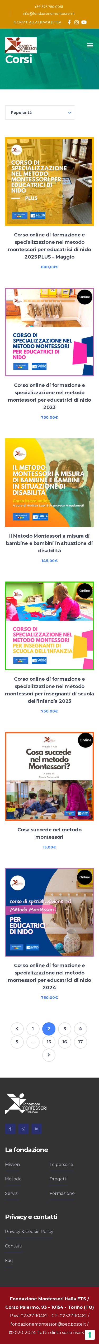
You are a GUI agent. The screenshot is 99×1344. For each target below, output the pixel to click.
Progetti (58, 1178)
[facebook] (10, 1129)
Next (48, 1055)
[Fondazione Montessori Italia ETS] (21, 45)
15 (49, 1041)
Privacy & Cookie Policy (29, 1231)
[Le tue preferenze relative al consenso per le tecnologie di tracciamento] (90, 1335)
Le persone (61, 1164)
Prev (17, 1028)
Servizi (11, 1193)
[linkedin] (36, 1129)
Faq (9, 1260)
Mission (12, 1164)
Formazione (62, 1193)
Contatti (13, 1246)
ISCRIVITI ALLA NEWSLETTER (37, 22)
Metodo (13, 1178)
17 (80, 1041)
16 (64, 1041)
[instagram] (23, 1129)
